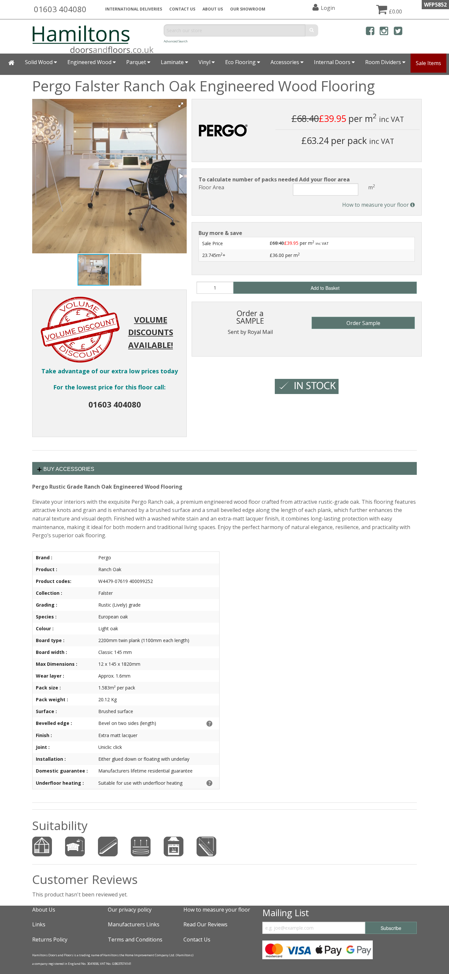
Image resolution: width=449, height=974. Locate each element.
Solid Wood (39, 62)
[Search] (311, 30)
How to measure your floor (376, 204)
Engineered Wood (90, 62)
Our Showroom (247, 9)
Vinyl (205, 62)
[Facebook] (370, 32)
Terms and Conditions (135, 939)
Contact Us (182, 9)
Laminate (173, 62)
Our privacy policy (130, 909)
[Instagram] (384, 32)
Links (38, 924)
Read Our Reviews (205, 924)
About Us (43, 909)
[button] (181, 105)
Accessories (285, 62)
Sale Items (428, 63)
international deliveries (133, 9)
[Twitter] (398, 32)
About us (212, 9)
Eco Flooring (241, 62)
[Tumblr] (412, 32)
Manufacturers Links (133, 924)
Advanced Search (176, 41)
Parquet (136, 62)
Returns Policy (49, 939)
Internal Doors (333, 62)
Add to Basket (325, 288)
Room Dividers (383, 62)
